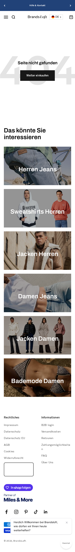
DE (57, 16)
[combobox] (56, 17)
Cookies (9, 451)
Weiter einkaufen (37, 75)
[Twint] (19, 531)
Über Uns (47, 462)
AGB (7, 445)
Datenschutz (12, 431)
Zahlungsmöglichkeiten (55, 447)
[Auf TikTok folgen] (35, 511)
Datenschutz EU (14, 438)
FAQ (44, 455)
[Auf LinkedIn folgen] (45, 511)
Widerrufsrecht (13, 458)
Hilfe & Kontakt (37, 5)
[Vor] (70, 5)
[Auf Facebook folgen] (6, 511)
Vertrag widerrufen (18, 469)
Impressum (11, 425)
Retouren (47, 438)
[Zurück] (4, 5)
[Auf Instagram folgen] (16, 511)
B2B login (47, 425)
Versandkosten (51, 431)
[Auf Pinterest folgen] (26, 511)
